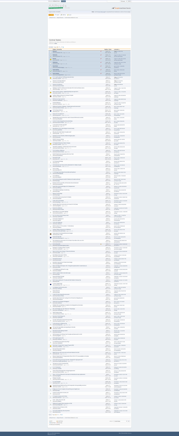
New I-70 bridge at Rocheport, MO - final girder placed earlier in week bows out (70, 265)
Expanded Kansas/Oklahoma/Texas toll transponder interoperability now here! (69, 385)
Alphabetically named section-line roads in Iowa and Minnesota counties (68, 117)
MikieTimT (117, 159)
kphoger (116, 96)
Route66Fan (60, 155)
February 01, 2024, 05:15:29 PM (120, 367)
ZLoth (58, 394)
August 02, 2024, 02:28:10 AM (120, 294)
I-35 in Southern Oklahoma (58, 150)
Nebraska (55, 55)
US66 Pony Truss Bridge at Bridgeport (61, 301)
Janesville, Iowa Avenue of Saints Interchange (62, 262)
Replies (106, 49)
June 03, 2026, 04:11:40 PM (119, 139)
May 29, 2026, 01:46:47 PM (119, 154)
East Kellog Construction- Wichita (60, 255)
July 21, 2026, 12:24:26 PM (119, 117)
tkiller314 (59, 170)
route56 (59, 78)
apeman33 (117, 332)
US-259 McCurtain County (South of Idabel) (62, 197)
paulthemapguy (60, 67)
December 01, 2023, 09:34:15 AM (120, 381)
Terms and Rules (124, 433)
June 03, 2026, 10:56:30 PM (119, 135)
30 (68, 104)
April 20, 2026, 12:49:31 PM (119, 168)
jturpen (59, 137)
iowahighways (118, 238)
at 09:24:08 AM (118, 84)
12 (67, 115)
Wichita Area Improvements (59, 99)
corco (76, 17)
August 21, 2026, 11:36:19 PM (120, 88)
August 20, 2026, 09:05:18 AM (120, 99)
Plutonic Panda (118, 63)
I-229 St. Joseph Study (57, 283)
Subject (54, 49)
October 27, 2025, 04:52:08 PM (120, 204)
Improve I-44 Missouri (57, 84)
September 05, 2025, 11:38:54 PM (120, 211)
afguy (58, 89)
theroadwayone (118, 387)
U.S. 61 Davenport (57, 367)
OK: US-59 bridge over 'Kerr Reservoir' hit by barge (64, 308)
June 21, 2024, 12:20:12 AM (119, 316)
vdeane (116, 111)
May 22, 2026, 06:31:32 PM (119, 73)
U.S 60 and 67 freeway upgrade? (60, 124)
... (60, 47)
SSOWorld (117, 260)
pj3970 (116, 292)
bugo (58, 180)
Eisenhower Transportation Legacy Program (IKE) (63, 345)
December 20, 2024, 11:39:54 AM (120, 247)
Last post (116, 49)
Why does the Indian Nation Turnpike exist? (62, 132)
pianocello (117, 187)
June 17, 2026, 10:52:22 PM (119, 132)
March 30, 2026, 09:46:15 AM (120, 172)
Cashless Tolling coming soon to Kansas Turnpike (63, 95)
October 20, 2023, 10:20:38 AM (120, 396)
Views (110, 49)
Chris (58, 383)
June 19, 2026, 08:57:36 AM (119, 128)
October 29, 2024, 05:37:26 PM (120, 262)
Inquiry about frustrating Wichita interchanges (63, 233)
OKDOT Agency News (57, 312)
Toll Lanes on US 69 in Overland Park (60, 363)
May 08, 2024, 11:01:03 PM (119, 330)
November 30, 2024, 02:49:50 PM (120, 251)
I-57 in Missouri (56, 175)
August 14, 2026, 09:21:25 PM (120, 58)
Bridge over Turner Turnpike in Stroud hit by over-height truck (66, 389)
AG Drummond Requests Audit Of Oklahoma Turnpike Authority (66, 179)
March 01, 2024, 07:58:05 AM (120, 356)
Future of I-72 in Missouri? (58, 113)
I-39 (58, 126)
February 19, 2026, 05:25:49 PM (120, 186)
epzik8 (116, 270)
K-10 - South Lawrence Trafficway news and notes (63, 77)
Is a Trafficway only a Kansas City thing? (61, 341)
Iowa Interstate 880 (57, 236)
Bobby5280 (117, 137)
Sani (116, 52)
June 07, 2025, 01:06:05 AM (119, 226)
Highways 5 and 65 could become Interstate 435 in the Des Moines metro (68, 88)
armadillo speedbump (62, 361)
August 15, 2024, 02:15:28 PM (120, 287)
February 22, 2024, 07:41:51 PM (120, 359)
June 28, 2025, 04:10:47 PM (119, 219)
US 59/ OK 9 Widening (57, 222)
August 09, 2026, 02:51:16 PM (120, 62)
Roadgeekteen (60, 74)
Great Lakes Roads (119, 56)
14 (66, 383)
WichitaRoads (60, 173)
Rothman (117, 67)
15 (69, 324)
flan (116, 119)
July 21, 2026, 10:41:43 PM (119, 114)
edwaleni (59, 177)
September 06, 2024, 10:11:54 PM (120, 280)
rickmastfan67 (60, 310)
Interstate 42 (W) (56, 157)
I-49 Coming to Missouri (58, 110)
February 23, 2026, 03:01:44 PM (120, 183)
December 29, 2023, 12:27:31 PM (120, 374)
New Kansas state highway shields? (60, 330)
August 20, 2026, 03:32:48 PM (120, 95)
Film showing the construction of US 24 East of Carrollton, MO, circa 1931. (68, 240)
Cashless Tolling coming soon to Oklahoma (62, 229)
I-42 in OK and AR (56, 244)
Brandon (59, 260)
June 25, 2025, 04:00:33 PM (119, 222)
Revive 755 (59, 52)
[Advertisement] (89, 29)
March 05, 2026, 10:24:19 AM (120, 179)
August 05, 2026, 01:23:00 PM (120, 102)
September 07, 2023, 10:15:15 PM (120, 410)
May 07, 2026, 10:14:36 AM (119, 165)
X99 (116, 71)
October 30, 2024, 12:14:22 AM (120, 255)
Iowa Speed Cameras (57, 258)
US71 (58, 111)
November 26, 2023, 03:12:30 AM (120, 385)
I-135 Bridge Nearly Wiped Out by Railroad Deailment (64, 172)
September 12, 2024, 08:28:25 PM (120, 273)
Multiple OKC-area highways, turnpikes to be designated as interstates (68, 305)
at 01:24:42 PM (118, 81)
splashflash (59, 129)
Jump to (111, 421)
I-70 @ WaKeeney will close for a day (60, 269)
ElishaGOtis (117, 89)
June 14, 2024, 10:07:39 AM (119, 323)
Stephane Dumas (61, 321)
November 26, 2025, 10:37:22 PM (120, 193)
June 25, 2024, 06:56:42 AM (119, 312)
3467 (116, 170)
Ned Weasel (117, 220)
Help (119, 433)
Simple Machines (57, 433)
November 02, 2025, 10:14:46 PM (120, 200)
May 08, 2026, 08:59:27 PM (119, 161)
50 (66, 159)
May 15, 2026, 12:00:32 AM (119, 157)
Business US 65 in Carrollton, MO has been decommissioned (65, 182)
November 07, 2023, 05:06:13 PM (120, 392)
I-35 (58, 162)
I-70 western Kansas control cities (60, 396)
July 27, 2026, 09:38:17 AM (119, 106)
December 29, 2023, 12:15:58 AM (120, 378)
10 (61, 47)
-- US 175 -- (117, 184)
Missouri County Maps (57, 193)
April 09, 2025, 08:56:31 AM (119, 233)
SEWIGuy (59, 187)
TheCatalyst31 (118, 227)
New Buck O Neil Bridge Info (59, 316)
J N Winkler (59, 346)
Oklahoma (55, 62)
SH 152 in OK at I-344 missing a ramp (60, 215)
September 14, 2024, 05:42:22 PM (120, 269)
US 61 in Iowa (56, 168)
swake (116, 122)
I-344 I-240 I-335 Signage (58, 200)
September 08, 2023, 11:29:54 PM (120, 407)
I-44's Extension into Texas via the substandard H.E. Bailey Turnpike (67, 165)
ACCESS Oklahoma (56, 102)
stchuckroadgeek (118, 249)
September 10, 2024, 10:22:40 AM (120, 276)
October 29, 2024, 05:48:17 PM (120, 258)
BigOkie (59, 205)
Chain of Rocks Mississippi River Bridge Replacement (64, 370)
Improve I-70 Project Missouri (59, 80)
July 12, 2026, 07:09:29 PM (119, 121)
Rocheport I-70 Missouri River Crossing (61, 247)
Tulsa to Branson (56, 290)
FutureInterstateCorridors (63, 245)
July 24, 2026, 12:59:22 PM (119, 110)
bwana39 (117, 133)
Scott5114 (117, 78)
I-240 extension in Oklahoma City (60, 323)
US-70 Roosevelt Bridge (58, 161)
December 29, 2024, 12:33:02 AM (120, 244)
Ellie (58, 133)
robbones (59, 223)
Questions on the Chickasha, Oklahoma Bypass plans (64, 135)
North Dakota (56, 73)
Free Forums (54, 434)
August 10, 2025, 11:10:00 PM (120, 215)
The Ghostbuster (118, 216)
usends (58, 408)
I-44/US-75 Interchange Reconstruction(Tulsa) (62, 121)
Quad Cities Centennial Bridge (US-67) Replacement (64, 186)
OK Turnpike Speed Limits (58, 338)
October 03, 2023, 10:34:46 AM (120, 403)
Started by (59, 49)
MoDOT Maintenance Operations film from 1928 (63, 154)
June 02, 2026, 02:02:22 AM (119, 146)
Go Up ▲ (129, 433)
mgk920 (59, 220)
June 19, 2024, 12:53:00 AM (119, 320)
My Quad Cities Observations (59, 349)
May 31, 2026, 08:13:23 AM (119, 150)
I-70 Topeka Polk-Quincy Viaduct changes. (61, 143)
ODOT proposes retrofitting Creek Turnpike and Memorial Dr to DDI (67, 334)
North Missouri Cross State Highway (60, 211)
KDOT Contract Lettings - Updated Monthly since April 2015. (65, 91)
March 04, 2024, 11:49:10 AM (120, 352)
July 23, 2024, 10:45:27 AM (119, 305)
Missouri (55, 51)
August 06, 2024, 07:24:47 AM (120, 291)
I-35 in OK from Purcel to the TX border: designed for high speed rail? (68, 359)
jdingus (58, 202)
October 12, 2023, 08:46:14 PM (120, 400)
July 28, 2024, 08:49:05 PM (119, 298)
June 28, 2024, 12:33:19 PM (119, 309)
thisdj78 (59, 306)
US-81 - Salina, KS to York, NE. (59, 399)
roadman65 (59, 100)
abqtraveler (117, 267)
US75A (116, 299)
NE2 (58, 60)
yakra (116, 401)
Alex (58, 63)
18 (67, 93)
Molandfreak (117, 115)
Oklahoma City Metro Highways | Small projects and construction (66, 106)
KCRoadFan (59, 119)
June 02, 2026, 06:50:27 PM (119, 143)
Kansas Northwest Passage (58, 276)
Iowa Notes (55, 66)
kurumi (58, 412)
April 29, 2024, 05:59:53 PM (119, 334)
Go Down (51, 47)
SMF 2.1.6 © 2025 (51, 433)
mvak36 (59, 140)
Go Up (50, 414)
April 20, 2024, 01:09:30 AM (119, 338)
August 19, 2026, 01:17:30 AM (120, 55)
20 (66, 63)
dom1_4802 (60, 234)
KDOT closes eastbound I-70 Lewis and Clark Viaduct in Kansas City (67, 280)
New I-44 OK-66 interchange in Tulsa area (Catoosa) (64, 251)
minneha (59, 332)
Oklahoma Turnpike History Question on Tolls (62, 403)
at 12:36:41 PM (118, 51)
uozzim (58, 267)
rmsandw (59, 368)
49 (66, 111)
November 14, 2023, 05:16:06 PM (120, 389)
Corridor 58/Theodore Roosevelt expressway (62, 319)
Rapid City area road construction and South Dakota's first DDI (66, 352)
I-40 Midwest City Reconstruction (60, 287)
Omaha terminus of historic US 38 (60, 407)
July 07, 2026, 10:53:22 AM (119, 69)
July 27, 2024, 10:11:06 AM (119, 301)
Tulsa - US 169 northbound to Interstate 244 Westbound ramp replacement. (69, 374)
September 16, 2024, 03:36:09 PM (120, 265)
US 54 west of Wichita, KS (58, 218)
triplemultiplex (118, 343)
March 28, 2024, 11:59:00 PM (119, 345)
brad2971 (117, 346)
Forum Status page (101, 11)
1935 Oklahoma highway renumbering (61, 190)
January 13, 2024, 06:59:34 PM (120, 370)
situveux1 (59, 397)
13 (67, 140)
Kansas (54, 58)
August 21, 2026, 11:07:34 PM (120, 91)
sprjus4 (116, 205)
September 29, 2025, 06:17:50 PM (120, 208)
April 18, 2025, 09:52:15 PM (119, 229)
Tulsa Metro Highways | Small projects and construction (64, 146)
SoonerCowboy (118, 202)
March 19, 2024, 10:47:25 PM (119, 349)
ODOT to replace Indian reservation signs (61, 273)
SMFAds (49, 434)
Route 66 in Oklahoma (57, 208)
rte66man (59, 104)
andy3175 (59, 71)
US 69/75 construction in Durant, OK (60, 392)
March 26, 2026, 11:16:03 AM (120, 175)
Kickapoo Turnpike (57, 378)
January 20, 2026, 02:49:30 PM (120, 190)
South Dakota (56, 69)
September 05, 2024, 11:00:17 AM (120, 283)
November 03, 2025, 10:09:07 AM (120, 197)
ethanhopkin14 (60, 238)
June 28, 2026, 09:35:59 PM (119, 125)
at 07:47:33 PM (118, 77)
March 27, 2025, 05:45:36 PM (119, 237)
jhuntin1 (59, 115)
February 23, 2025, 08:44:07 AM (120, 240)
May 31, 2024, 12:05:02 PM (119, 327)
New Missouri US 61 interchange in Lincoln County (63, 128)
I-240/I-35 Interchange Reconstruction (61, 294)
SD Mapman (117, 412)
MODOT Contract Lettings (58, 139)
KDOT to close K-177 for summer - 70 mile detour (63, 226)
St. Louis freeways (56, 381)
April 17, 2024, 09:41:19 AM (119, 341)
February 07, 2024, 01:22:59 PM (120, 363)
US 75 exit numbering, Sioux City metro (61, 410)
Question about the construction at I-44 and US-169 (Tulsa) (65, 204)
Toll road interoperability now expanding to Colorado (64, 327)
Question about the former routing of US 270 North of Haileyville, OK (67, 298)
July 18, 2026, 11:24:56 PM (119, 66)
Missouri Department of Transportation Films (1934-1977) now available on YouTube (71, 356)
